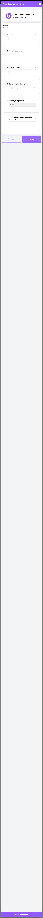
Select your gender (16, 101)
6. (7, 117)
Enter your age (14, 67)
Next (32, 139)
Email (10, 34)
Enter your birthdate (17, 84)
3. (7, 67)
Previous (11, 139)
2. (7, 51)
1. (7, 34)
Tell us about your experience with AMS (20, 118)
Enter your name (15, 51)
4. (7, 84)
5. (7, 101)
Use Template (21, 915)
